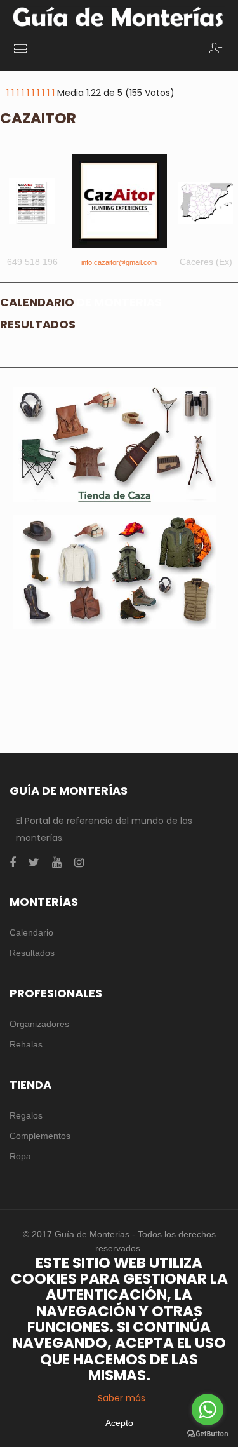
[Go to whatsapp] (207, 1409)
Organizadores (39, 1024)
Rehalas (26, 1044)
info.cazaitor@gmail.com (119, 262)
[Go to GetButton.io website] (207, 1434)
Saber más (121, 1398)
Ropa (20, 1156)
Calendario (31, 932)
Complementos (40, 1136)
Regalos (26, 1115)
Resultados (32, 953)
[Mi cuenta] (215, 49)
